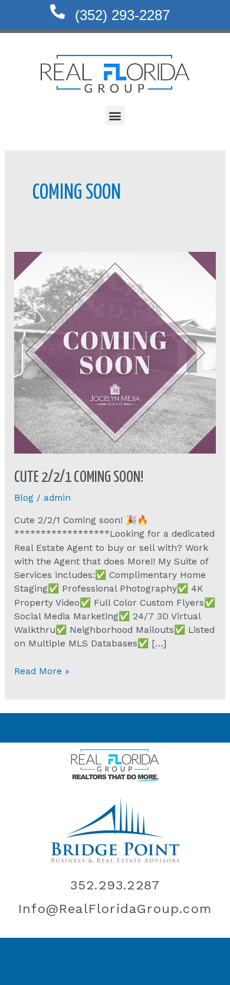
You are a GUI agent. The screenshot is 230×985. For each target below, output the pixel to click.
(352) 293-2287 (122, 15)
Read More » (42, 671)
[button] (115, 115)
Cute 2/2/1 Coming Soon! (78, 477)
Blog (24, 498)
